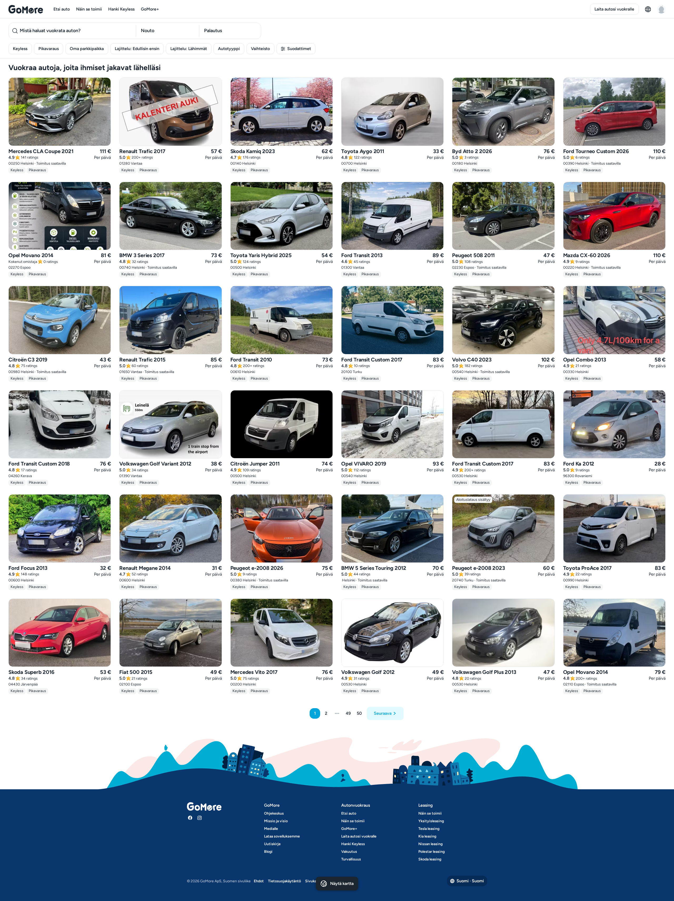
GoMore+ (150, 9)
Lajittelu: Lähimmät (188, 48)
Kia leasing (427, 836)
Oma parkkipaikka (87, 48)
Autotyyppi (229, 48)
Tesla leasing (428, 828)
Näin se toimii (89, 9)
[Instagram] (199, 818)
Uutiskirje (272, 844)
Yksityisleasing (431, 821)
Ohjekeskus (274, 813)
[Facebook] (190, 818)
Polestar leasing (431, 851)
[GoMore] (25, 9)
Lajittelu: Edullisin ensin (137, 48)
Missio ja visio (276, 821)
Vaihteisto (260, 48)
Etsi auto (61, 9)
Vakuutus (349, 851)
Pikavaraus (48, 48)
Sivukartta (314, 881)
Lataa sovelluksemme (282, 836)
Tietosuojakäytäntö (284, 881)
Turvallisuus (351, 859)
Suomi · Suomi (470, 880)
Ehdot (259, 881)
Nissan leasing (430, 844)
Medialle (271, 828)
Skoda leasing (429, 859)
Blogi (268, 851)
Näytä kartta (342, 883)
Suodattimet (299, 48)
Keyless (20, 48)
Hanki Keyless (121, 9)
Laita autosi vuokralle (614, 9)
